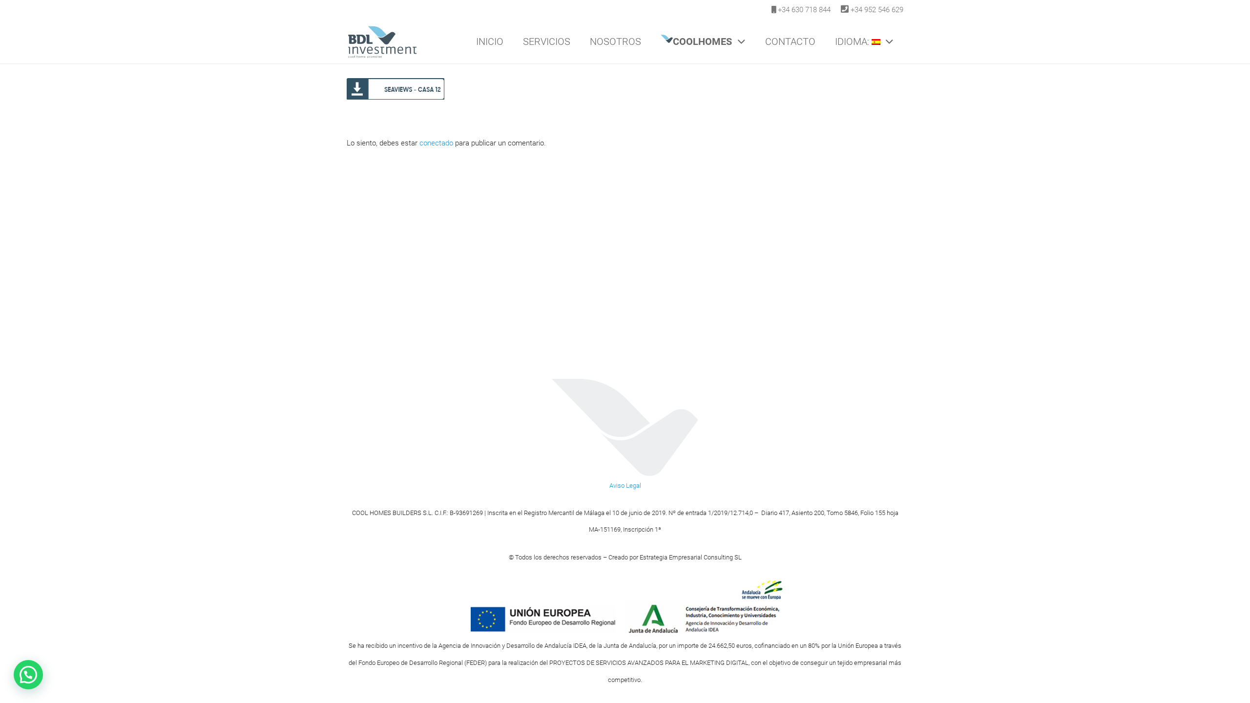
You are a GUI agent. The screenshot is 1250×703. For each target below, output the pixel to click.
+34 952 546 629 (877, 9)
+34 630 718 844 (804, 9)
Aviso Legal (625, 485)
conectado (436, 143)
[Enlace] (382, 41)
